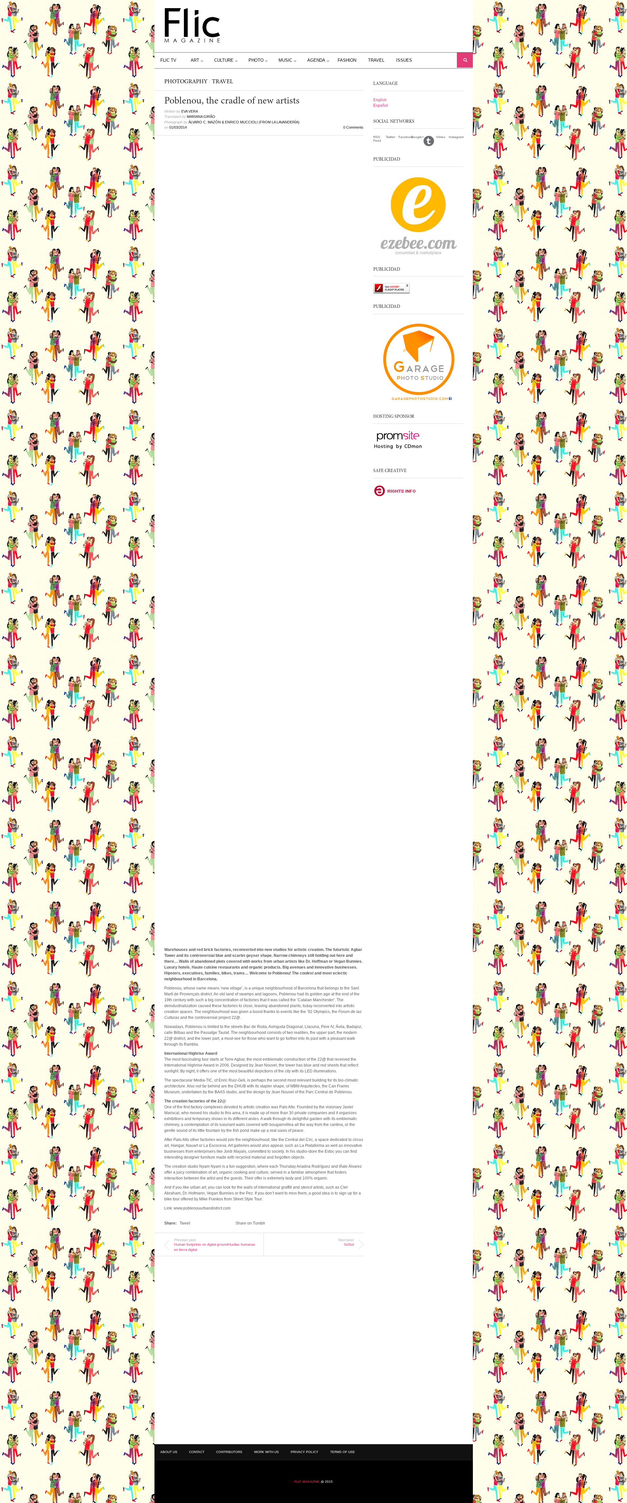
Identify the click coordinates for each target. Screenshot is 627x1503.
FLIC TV (168, 60)
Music (285, 60)
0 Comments (353, 127)
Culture (223, 60)
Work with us (266, 1452)
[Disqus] (263, 1347)
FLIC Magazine (307, 1481)
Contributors (229, 1452)
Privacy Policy (304, 1452)
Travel (376, 60)
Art (195, 60)
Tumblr (430, 140)
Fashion (347, 60)
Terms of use (342, 1452)
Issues (404, 60)
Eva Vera (189, 111)
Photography (185, 82)
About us (168, 1452)
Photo (256, 60)
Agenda (316, 60)
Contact (196, 1452)
